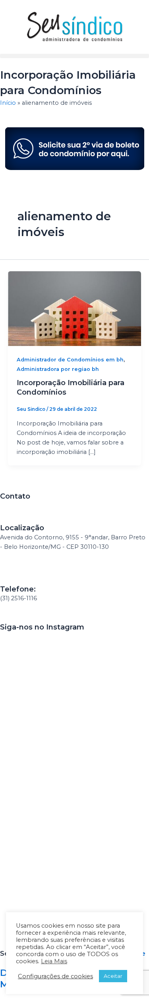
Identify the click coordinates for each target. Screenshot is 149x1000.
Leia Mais (54, 961)
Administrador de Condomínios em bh (70, 360)
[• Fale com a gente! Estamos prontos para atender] (36, 731)
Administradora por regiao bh (58, 369)
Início (8, 102)
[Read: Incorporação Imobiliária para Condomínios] (74, 308)
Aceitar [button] (113, 976)
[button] (74, 56)
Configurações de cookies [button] (55, 976)
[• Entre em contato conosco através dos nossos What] (36, 874)
